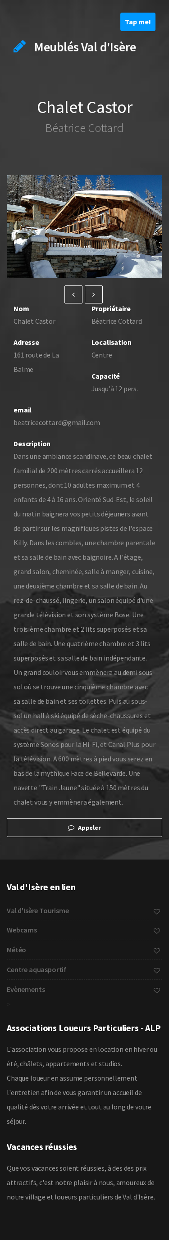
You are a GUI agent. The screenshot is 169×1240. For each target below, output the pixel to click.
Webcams (22, 929)
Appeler (89, 828)
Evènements (26, 989)
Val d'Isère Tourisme (38, 910)
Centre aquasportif (36, 969)
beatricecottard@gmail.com (46, 422)
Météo (16, 949)
